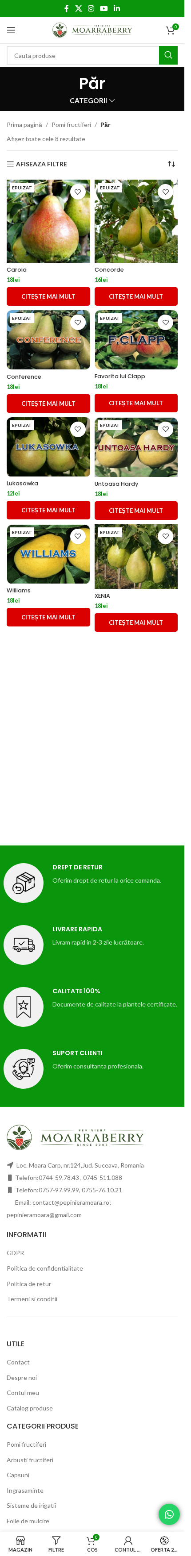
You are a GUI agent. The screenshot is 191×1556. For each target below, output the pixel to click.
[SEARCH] (168, 55)
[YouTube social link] (104, 8)
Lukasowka (22, 483)
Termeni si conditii (32, 1298)
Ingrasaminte (25, 1490)
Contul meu (23, 1392)
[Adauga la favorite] (78, 192)
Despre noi (22, 1377)
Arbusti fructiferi (30, 1460)
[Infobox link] (92, 883)
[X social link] (78, 8)
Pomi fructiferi (71, 124)
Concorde (109, 269)
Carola (17, 269)
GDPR (15, 1252)
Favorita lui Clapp (120, 376)
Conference (24, 376)
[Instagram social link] (91, 8)
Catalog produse (30, 1408)
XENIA (102, 595)
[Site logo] (92, 29)
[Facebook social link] (66, 8)
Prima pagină (24, 124)
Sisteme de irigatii (31, 1505)
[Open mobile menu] (11, 30)
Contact (18, 1362)
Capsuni (18, 1475)
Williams (19, 590)
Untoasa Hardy (116, 484)
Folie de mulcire (28, 1521)
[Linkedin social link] (117, 8)
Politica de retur (29, 1283)
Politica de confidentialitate (45, 1268)
